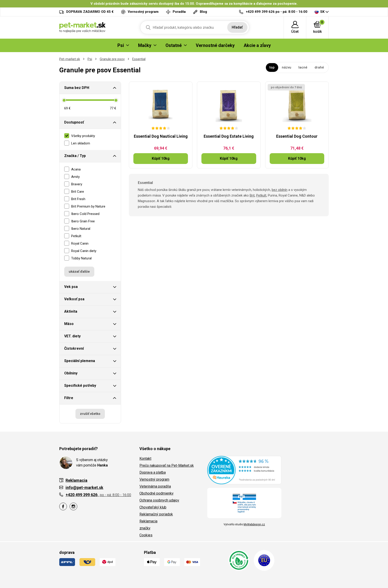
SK (322, 12)
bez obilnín (279, 190)
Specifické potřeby (80, 385)
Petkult (261, 195)
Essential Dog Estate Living (229, 136)
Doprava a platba (152, 472)
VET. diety (72, 336)
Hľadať (237, 27)
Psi (90, 59)
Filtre (68, 398)
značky (144, 528)
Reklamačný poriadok (156, 514)
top (272, 67)
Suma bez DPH (76, 88)
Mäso (69, 324)
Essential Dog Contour (296, 136)
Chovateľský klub (152, 507)
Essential (139, 59)
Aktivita (70, 311)
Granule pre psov (112, 59)
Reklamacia (148, 521)
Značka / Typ (75, 156)
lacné (302, 67)
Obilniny (70, 373)
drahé (319, 67)
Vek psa (71, 287)
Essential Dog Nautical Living (161, 136)
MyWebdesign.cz (254, 524)
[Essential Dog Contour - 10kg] (297, 104)
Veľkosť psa (74, 299)
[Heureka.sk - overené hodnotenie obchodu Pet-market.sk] (244, 470)
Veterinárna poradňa (155, 486)
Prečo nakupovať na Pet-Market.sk (166, 465)
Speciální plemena (79, 361)
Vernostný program (154, 479)
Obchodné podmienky (156, 493)
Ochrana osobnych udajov (159, 500)
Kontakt (145, 458)
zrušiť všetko (90, 414)
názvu (286, 67)
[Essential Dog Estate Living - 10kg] (228, 104)
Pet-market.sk (69, 59)
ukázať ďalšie (79, 272)
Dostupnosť (74, 122)
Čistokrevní (74, 348)
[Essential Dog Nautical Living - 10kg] (160, 104)
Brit (252, 195)
